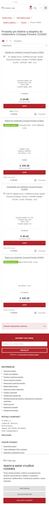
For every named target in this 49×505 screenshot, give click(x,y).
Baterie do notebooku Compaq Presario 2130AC (24, 121)
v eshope (13, 114)
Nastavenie (24, 488)
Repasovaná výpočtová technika (14, 383)
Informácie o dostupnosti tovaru (14, 452)
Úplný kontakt (6, 435)
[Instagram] (16, 2)
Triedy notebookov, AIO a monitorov (15, 449)
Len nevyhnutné (24, 494)
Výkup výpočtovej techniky (12, 380)
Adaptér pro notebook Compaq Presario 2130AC (24, 52)
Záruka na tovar (9, 404)
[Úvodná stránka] (8, 8)
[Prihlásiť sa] (43, 2)
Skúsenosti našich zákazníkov (14, 389)
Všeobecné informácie (11, 410)
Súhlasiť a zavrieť (25, 500)
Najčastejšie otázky (10, 446)
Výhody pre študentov (11, 374)
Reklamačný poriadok (11, 407)
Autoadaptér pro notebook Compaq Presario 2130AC (24, 188)
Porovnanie (42, 114)
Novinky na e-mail (24, 338)
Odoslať (24, 350)
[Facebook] (13, 2)
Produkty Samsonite (10, 392)
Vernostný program (10, 371)
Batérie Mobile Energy (11, 386)
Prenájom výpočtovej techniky (13, 377)
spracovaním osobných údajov (29, 355)
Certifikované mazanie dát (12, 395)
